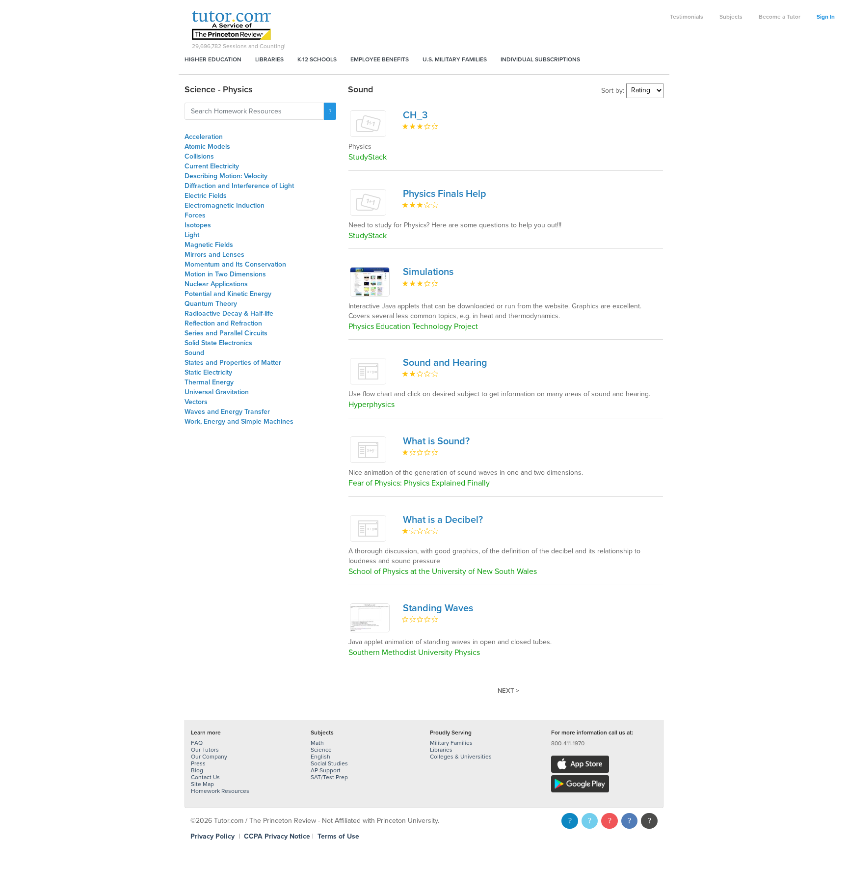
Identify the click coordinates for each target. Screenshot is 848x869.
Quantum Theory (211, 303)
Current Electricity (212, 166)
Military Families (451, 742)
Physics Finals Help (444, 194)
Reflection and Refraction (223, 323)
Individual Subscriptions (540, 59)
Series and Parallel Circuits (226, 333)
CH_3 (415, 115)
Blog (197, 770)
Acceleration (204, 137)
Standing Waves (438, 608)
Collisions (199, 156)
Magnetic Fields (209, 245)
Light (192, 235)
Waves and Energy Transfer (227, 411)
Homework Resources (220, 791)
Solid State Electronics (218, 343)
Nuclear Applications (216, 284)
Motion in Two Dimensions (225, 274)
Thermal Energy (209, 382)
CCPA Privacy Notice (277, 836)
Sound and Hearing (445, 363)
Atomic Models (207, 146)
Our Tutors (205, 749)
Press (198, 763)
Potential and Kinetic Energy (228, 294)
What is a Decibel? (443, 520)
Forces (195, 215)
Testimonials (686, 16)
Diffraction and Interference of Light (239, 186)
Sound (194, 353)
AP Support (326, 770)
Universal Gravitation (217, 392)
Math (317, 742)
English (320, 756)
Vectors (196, 402)
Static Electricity (208, 372)
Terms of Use (338, 836)
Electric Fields (206, 195)
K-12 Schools (317, 59)
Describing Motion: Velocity (226, 176)
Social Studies (329, 763)
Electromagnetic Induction (225, 205)
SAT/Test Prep (329, 777)
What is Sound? (436, 441)
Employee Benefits (379, 59)
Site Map (202, 784)
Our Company (209, 756)
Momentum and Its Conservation (235, 264)
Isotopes (198, 225)
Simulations (428, 272)
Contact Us (205, 777)
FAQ (197, 742)
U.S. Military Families (455, 59)
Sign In (826, 16)
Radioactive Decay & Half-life (229, 313)
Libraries (269, 59)
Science (321, 749)
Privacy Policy (212, 836)
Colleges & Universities (461, 756)
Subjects (730, 16)
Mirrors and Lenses (214, 254)
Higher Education (213, 59)
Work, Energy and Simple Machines (239, 421)
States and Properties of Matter (233, 362)
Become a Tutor (779, 16)
